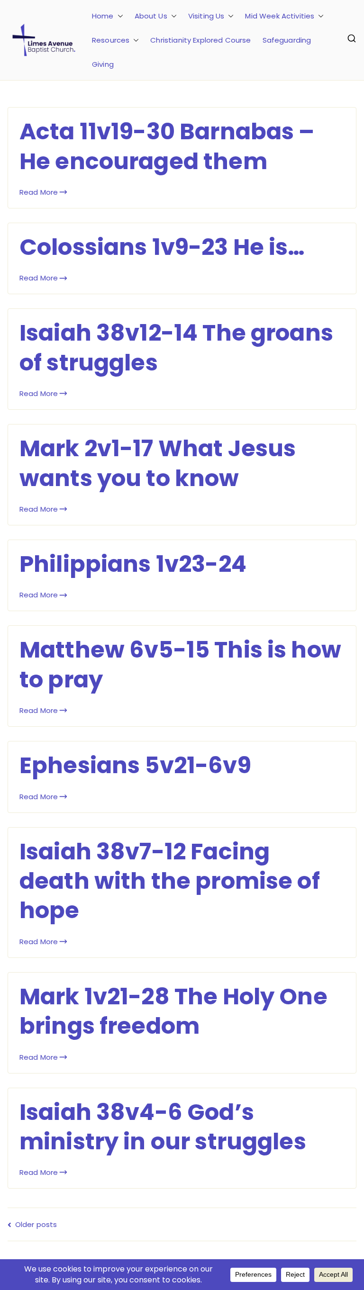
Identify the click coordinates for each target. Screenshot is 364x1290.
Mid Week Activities (279, 16)
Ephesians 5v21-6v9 (135, 765)
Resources (110, 40)
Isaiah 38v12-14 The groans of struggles (176, 347)
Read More (38, 192)
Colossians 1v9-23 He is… (162, 247)
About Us (151, 16)
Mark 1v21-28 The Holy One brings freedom (173, 1011)
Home (103, 16)
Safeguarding (287, 40)
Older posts (36, 1224)
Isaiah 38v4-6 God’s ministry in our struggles (162, 1126)
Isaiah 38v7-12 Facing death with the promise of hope (169, 881)
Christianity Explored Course (200, 40)
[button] (118, 15)
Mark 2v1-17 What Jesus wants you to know (157, 463)
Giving (103, 64)
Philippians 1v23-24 (132, 564)
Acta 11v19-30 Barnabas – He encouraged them (167, 146)
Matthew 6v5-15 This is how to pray (180, 664)
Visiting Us (206, 16)
